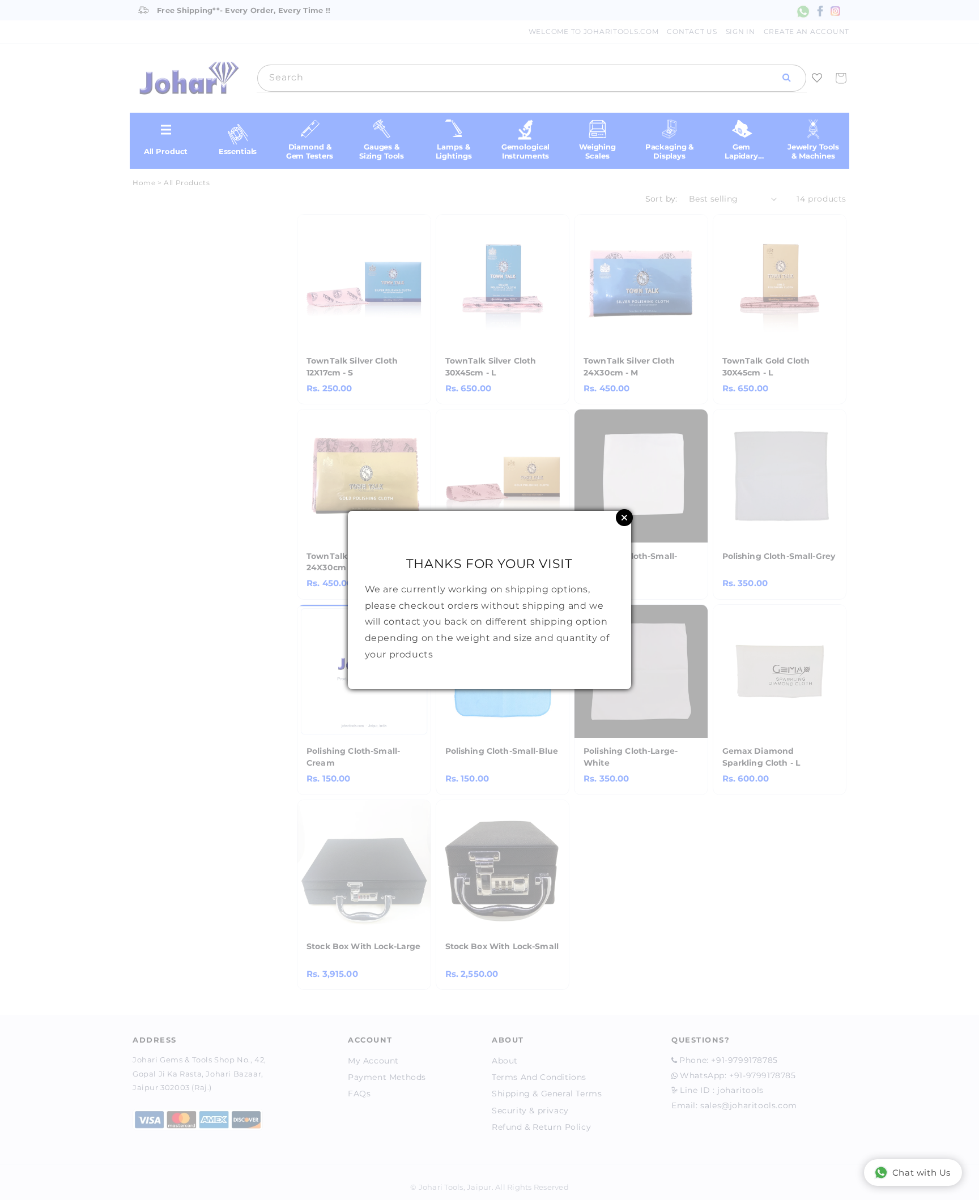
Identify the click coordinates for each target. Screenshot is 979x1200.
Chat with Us (921, 1172)
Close (624, 517)
